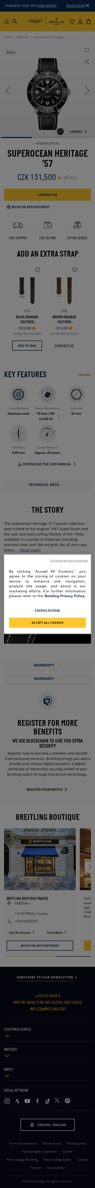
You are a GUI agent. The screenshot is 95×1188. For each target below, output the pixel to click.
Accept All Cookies (47, 622)
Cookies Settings (47, 610)
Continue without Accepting (69, 560)
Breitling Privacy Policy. (65, 596)
